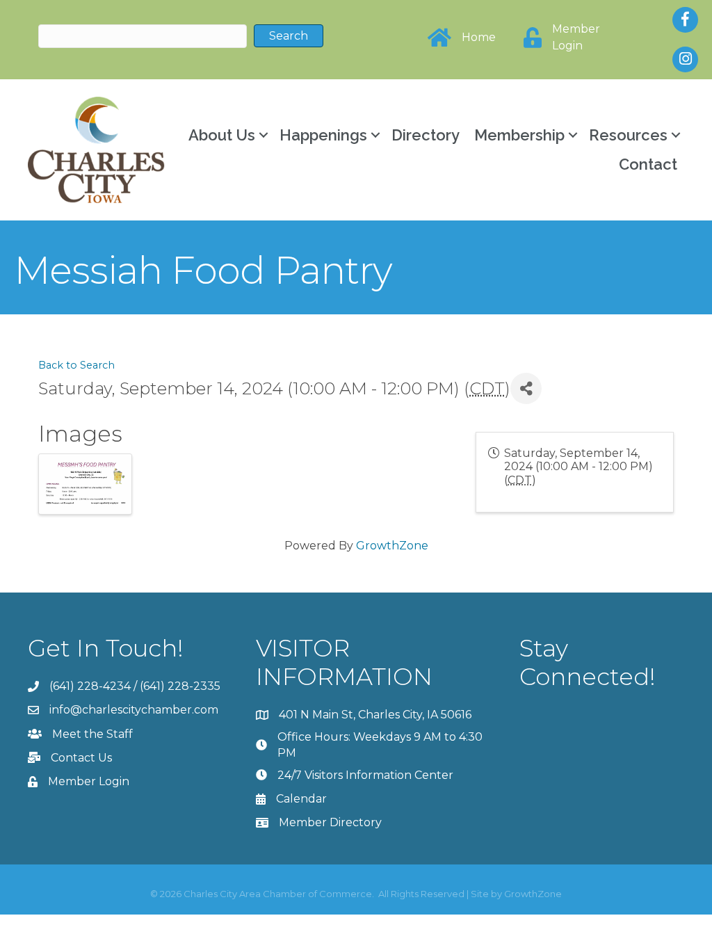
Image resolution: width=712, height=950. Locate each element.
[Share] (526, 388)
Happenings (323, 135)
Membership (519, 135)
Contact (648, 164)
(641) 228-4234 (90, 686)
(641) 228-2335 (180, 686)
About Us (221, 135)
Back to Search (76, 365)
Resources (628, 135)
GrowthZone (392, 545)
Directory (425, 135)
